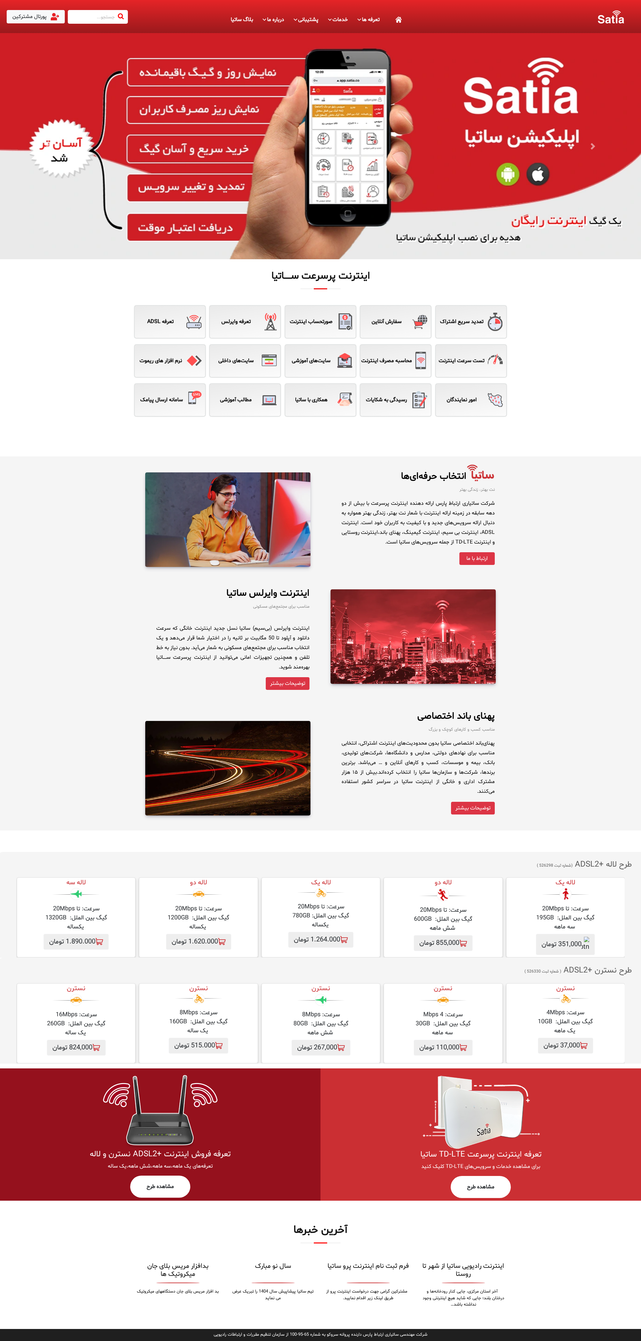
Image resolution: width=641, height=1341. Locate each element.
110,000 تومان (439, 1047)
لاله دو (443, 882)
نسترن (443, 988)
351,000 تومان (562, 944)
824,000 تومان (72, 1047)
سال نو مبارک (273, 1266)
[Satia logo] (611, 16)
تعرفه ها (371, 19)
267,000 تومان (317, 1047)
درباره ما (275, 19)
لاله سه (76, 882)
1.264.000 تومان (317, 939)
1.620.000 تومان (195, 941)
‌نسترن (565, 988)
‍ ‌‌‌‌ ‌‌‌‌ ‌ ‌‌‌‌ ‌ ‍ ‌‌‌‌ (391, 19)
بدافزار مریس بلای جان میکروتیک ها (178, 1270)
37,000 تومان (562, 1045)
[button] (48, 146)
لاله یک (565, 882)
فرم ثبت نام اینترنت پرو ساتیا (368, 1266)
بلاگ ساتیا (242, 19)
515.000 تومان (194, 1045)
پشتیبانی (308, 19)
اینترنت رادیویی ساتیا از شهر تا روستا (463, 1270)
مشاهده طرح (480, 1187)
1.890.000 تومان (72, 941)
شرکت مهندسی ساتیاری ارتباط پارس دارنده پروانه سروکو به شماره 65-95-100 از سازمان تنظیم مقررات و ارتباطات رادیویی (320, 1335)
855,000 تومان (439, 943)
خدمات (340, 19)
